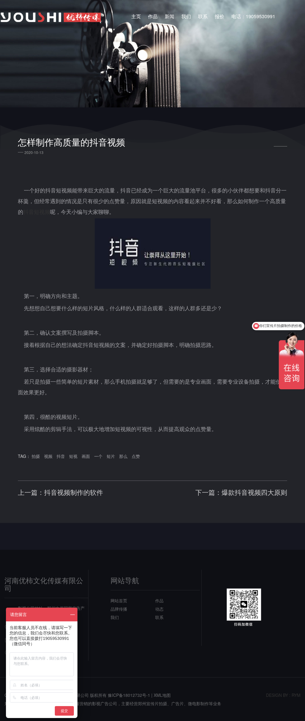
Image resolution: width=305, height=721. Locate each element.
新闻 (169, 16)
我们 (186, 16)
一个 (98, 456)
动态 (159, 609)
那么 (123, 456)
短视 (73, 456)
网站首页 (119, 600)
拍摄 (36, 456)
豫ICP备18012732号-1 (129, 695)
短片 (111, 456)
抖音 (61, 456)
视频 (48, 456)
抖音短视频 (36, 211)
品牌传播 (119, 609)
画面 (86, 456)
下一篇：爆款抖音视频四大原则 (241, 492)
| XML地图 (161, 695)
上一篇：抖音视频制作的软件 (60, 492)
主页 (136, 16)
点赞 (136, 456)
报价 (219, 16)
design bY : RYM (283, 695)
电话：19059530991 (253, 16)
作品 (153, 16)
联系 (203, 16)
